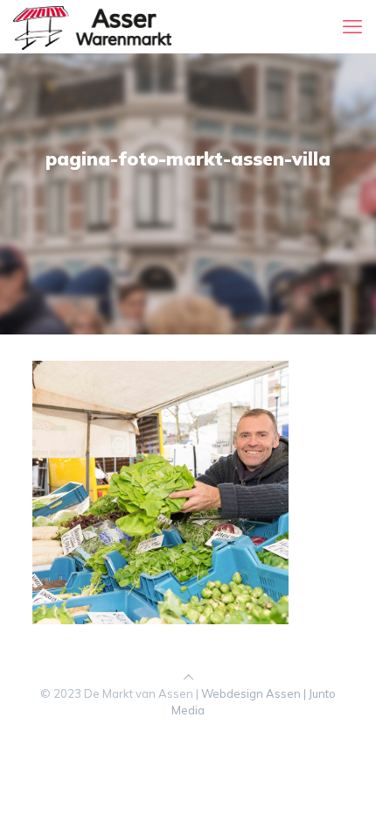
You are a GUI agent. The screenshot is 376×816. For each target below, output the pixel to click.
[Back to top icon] (188, 677)
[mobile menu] (352, 26)
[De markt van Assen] (92, 26)
